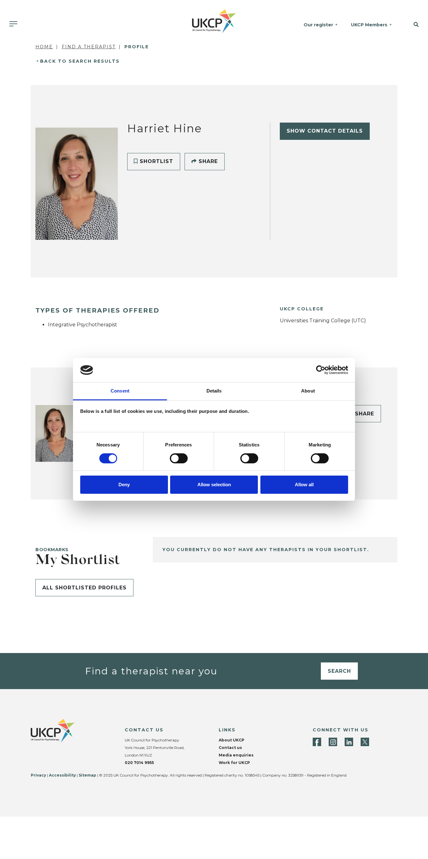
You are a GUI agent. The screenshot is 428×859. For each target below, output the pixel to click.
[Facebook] (317, 741)
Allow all (304, 484)
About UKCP (231, 740)
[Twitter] (365, 741)
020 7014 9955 (139, 762)
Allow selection (214, 484)
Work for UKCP (234, 762)
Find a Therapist (89, 47)
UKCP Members (369, 25)
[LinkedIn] (349, 741)
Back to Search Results (80, 61)
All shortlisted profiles (84, 588)
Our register (318, 25)
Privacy (38, 775)
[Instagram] (333, 741)
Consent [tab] (120, 390)
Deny (124, 484)
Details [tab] (214, 390)
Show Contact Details (325, 131)
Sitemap (87, 775)
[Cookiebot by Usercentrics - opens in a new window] (320, 370)
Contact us (230, 747)
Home (44, 47)
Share (207, 161)
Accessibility (62, 775)
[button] (413, 25)
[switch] (179, 458)
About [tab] (308, 390)
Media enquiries (236, 755)
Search (339, 671)
